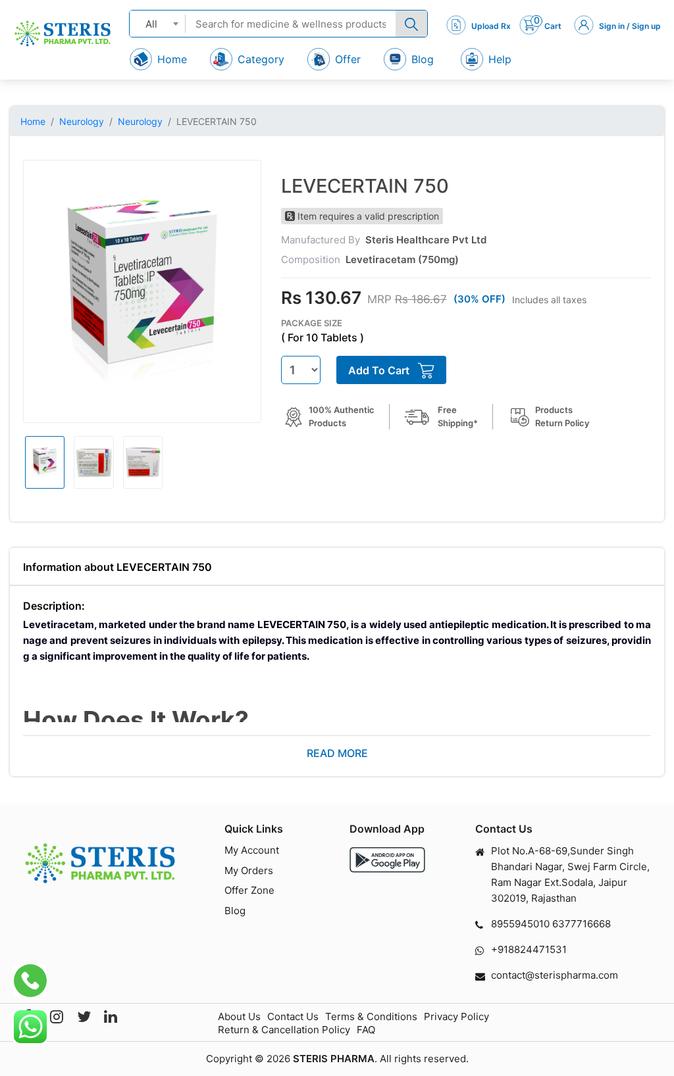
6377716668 (581, 923)
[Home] (62, 33)
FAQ (366, 1029)
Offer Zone (249, 890)
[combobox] (158, 23)
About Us (239, 1016)
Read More (337, 753)
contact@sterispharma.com (554, 975)
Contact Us (293, 1016)
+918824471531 (529, 949)
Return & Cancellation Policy (284, 1029)
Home (32, 121)
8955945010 (520, 923)
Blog (235, 910)
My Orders (248, 870)
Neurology (81, 121)
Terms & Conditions (371, 1016)
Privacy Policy (456, 1016)
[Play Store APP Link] (387, 860)
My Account (251, 850)
